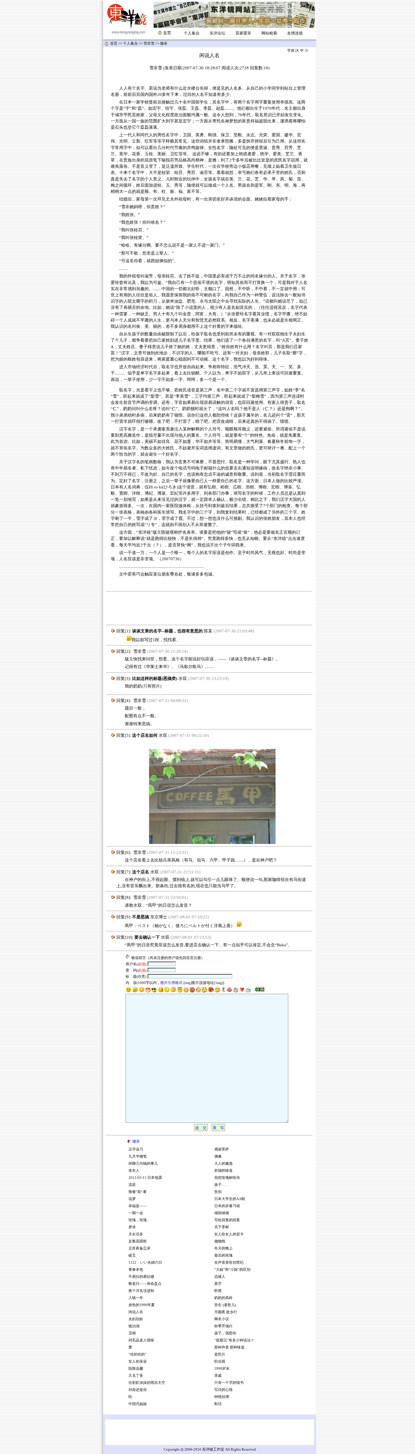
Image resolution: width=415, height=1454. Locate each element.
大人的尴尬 (223, 1164)
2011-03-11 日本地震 (145, 1178)
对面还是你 (137, 1390)
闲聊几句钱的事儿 (143, 1164)
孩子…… (221, 1185)
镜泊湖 (133, 1326)
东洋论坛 (217, 33)
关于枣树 (221, 1227)
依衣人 (133, 1171)
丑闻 (132, 1333)
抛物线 (219, 1241)
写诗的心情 (223, 1390)
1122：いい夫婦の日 (145, 1263)
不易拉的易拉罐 (141, 1277)
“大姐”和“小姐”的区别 (232, 1270)
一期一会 (135, 1213)
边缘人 (219, 1277)
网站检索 (269, 33)
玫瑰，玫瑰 (137, 1220)
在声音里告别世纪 (229, 1263)
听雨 (218, 1291)
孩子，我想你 (225, 1333)
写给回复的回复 (227, 1220)
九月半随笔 (137, 1156)
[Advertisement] (209, 608)
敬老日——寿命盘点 (144, 1284)
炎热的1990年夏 (141, 1305)
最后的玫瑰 (223, 1255)
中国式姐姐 (137, 1404)
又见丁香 (135, 1376)
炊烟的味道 (223, 1171)
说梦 (132, 1199)
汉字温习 (135, 1149)
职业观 (219, 1361)
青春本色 (135, 1270)
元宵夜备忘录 (139, 1248)
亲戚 (218, 1376)
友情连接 (295, 33)
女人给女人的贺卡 (229, 1234)
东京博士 (158, 917)
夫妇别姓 (135, 1319)
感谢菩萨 (221, 1149)
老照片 (219, 1354)
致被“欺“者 (137, 1192)
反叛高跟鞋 (137, 1241)
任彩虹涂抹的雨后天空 (146, 1383)
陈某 (208, 631)
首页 (113, 44)
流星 (132, 1185)
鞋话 (218, 1404)
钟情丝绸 (221, 1397)
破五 (132, 1255)
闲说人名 (135, 1312)
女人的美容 (137, 1361)
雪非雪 (148, 44)
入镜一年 (135, 1298)
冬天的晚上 (223, 1248)
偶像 (218, 1156)
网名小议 (221, 1319)
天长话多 (135, 1234)
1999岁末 (222, 1369)
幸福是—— (137, 1206)
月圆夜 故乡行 (225, 1312)
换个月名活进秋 (141, 1291)
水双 (182, 678)
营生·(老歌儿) (225, 1305)
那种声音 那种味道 (229, 1347)
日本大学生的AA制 (229, 1199)
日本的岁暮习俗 (227, 1206)
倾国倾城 (221, 1213)
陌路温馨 (135, 1369)
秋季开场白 (223, 1326)
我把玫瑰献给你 (227, 1178)
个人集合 (192, 33)
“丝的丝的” (137, 1354)
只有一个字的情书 (229, 1383)
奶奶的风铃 (223, 1298)
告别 (218, 1192)
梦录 (132, 1227)
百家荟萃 (243, 33)
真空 (218, 1284)
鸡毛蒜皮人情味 (141, 1340)
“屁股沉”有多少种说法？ (234, 1340)
